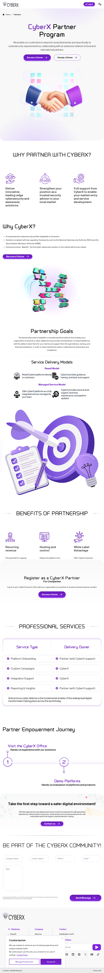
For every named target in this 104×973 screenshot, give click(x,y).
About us (38, 934)
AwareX (13, 934)
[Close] (62, 938)
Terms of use (97, 970)
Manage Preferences (24, 962)
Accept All (51, 962)
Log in (90, 4)
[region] (35, 952)
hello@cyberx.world (66, 934)
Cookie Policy (22, 955)
